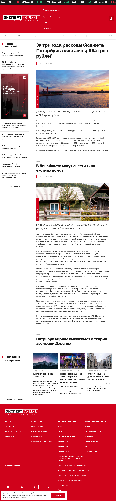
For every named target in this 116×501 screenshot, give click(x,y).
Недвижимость (38, 436)
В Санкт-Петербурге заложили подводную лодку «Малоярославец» (14, 175)
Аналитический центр (51, 10)
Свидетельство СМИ (94, 441)
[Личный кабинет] (111, 18)
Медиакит (89, 446)
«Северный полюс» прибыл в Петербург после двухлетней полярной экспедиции (14, 125)
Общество (22, 36)
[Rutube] (35, 487)
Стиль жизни (79, 36)
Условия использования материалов (73, 470)
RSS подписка (64, 485)
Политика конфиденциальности (72, 465)
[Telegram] (48, 487)
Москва (61, 426)
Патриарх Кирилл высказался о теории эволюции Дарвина (71, 341)
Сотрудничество (93, 431)
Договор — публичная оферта (71, 480)
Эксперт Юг (63, 446)
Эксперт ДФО (64, 441)
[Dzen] (8, 487)
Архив (45, 22)
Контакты (47, 28)
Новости (66, 36)
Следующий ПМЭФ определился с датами (11, 165)
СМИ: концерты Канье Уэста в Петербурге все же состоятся (14, 156)
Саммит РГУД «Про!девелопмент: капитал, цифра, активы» (99, 376)
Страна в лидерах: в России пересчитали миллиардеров (13, 54)
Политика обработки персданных (72, 475)
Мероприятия (65, 371)
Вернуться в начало (15, 400)
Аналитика (55, 36)
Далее (38, 161)
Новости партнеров (39, 431)
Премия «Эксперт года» (52, 17)
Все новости (15, 186)
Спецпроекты (91, 451)
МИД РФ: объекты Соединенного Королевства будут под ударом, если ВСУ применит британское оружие (13, 65)
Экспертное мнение (38, 36)
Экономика (9, 36)
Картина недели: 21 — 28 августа (44, 375)
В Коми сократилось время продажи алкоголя (12, 147)
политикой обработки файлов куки (14, 497)
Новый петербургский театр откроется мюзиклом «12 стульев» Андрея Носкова (72, 378)
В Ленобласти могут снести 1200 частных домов (65, 168)
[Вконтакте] (21, 487)
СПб (60, 431)
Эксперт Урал (64, 451)
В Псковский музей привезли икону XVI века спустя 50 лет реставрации (13, 136)
